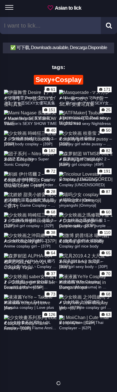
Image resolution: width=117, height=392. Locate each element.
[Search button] (109, 25)
